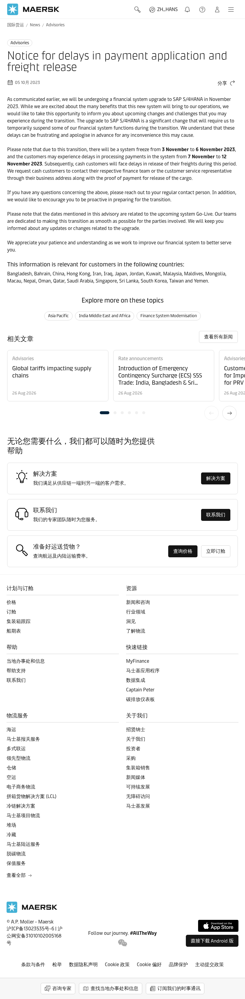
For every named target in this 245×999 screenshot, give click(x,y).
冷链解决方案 (21, 806)
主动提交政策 (209, 964)
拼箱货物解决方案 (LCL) (31, 796)
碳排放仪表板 (140, 699)
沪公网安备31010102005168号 (34, 936)
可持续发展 (138, 787)
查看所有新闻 (218, 337)
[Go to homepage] (33, 9)
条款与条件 (33, 964)
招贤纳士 (135, 729)
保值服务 (16, 863)
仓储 (11, 768)
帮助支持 (202, 9)
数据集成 (135, 680)
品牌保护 (178, 964)
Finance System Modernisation (168, 315)
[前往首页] (32, 911)
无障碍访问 (138, 796)
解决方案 (215, 478)
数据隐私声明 (83, 964)
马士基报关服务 (23, 739)
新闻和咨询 (138, 602)
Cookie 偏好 (149, 964)
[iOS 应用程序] (218, 926)
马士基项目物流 (23, 815)
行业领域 (135, 612)
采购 (131, 758)
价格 (11, 602)
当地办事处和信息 (26, 661)
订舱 (11, 612)
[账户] (217, 9)
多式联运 (16, 748)
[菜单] (231, 9)
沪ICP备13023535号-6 (30, 929)
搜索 (138, 9)
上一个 (211, 413)
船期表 (14, 631)
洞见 (131, 621)
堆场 (11, 825)
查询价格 (182, 551)
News (35, 24)
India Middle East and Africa (104, 315)
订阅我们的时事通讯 (178, 988)
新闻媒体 (135, 777)
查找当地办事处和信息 (114, 988)
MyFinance (137, 661)
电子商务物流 (21, 787)
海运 (11, 729)
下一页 (229, 413)
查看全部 (16, 875)
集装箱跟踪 (18, 621)
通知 (189, 6)
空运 (11, 777)
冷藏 (11, 834)
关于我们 (135, 739)
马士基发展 (138, 806)
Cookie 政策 (117, 964)
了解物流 (135, 631)
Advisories (55, 24)
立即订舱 (215, 551)
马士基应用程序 (143, 670)
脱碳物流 (16, 854)
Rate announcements (140, 358)
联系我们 (215, 515)
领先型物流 (18, 758)
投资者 (133, 748)
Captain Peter (140, 690)
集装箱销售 (138, 768)
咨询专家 (61, 988)
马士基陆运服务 (23, 844)
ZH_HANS (167, 9)
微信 (122, 943)
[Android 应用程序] (212, 941)
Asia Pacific (58, 315)
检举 (57, 964)
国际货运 (15, 24)
